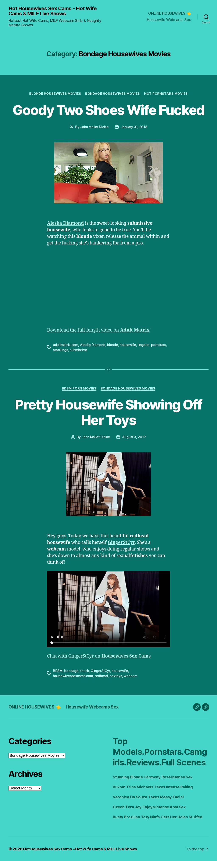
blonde (112, 345)
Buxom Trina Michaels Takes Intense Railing (153, 787)
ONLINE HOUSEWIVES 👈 (169, 13)
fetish (84, 671)
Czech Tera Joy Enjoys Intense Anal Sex (149, 807)
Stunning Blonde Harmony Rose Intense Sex (152, 777)
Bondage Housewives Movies (112, 94)
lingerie (143, 345)
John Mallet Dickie (94, 127)
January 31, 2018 (134, 127)
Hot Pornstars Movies (166, 94)
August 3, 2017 (134, 437)
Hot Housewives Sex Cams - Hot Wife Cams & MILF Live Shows (52, 11)
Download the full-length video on (98, 330)
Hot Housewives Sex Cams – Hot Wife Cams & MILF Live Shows (80, 849)
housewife (128, 345)
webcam (130, 676)
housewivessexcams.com (73, 676)
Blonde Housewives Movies (55, 94)
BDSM (58, 671)
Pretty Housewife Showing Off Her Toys (108, 412)
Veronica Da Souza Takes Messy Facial (148, 797)
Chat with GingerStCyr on (99, 656)
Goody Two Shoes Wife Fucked (108, 110)
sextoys (116, 676)
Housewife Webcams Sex (169, 19)
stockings (60, 350)
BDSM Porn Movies (79, 388)
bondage (71, 671)
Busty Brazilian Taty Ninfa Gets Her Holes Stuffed (157, 817)
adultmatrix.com (65, 345)
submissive (78, 350)
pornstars (158, 345)
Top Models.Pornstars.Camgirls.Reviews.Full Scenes (160, 752)
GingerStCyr (121, 542)
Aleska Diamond (65, 223)
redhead (101, 676)
